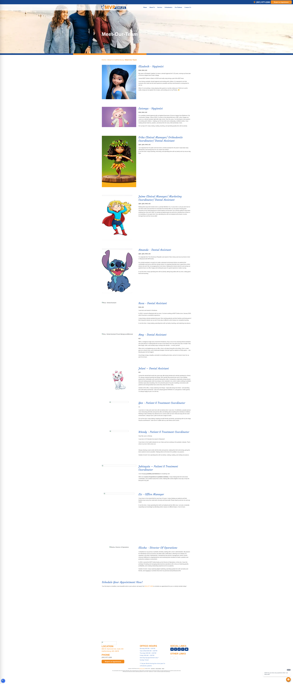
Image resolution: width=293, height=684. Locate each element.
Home (104, 60)
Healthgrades (176, 658)
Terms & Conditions (158, 668)
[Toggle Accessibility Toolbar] (3, 681)
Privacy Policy (153, 668)
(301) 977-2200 (149, 586)
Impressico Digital (142, 668)
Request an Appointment (281, 2)
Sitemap (163, 668)
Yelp (171, 658)
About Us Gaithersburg (115, 60)
